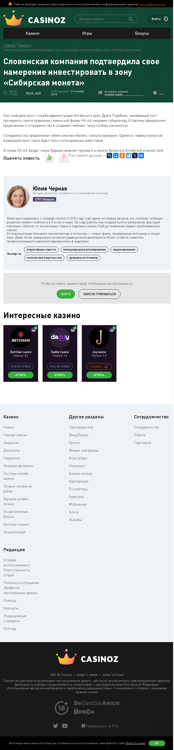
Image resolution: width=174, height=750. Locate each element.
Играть (20, 375)
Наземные (77, 465)
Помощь (9, 600)
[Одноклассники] (122, 155)
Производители (81, 427)
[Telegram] (128, 155)
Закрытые (11, 442)
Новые (8, 427)
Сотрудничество (146, 427)
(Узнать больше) (135, 743)
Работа (139, 435)
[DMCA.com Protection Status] (84, 713)
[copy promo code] (106, 366)
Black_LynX (33, 92)
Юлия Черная (50, 188)
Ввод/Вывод (78, 435)
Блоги (73, 512)
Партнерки (142, 442)
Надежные (11, 458)
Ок (157, 743)
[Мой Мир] (115, 155)
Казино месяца (80, 473)
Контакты (10, 608)
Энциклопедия (14, 532)
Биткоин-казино (16, 524)
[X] (135, 155)
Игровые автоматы (18, 465)
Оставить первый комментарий (116, 93)
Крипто (74, 442)
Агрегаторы (78, 458)
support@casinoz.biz (153, 4)
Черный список (15, 435)
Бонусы (142, 33)
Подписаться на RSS (102, 726)
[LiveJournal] (109, 155)
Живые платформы (83, 450)
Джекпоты (11, 450)
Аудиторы (76, 496)
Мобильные (78, 504)
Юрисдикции (78, 481)
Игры (87, 33)
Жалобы (75, 519)
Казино (32, 33)
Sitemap (9, 628)
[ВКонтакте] (141, 155)
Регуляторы (78, 489)
